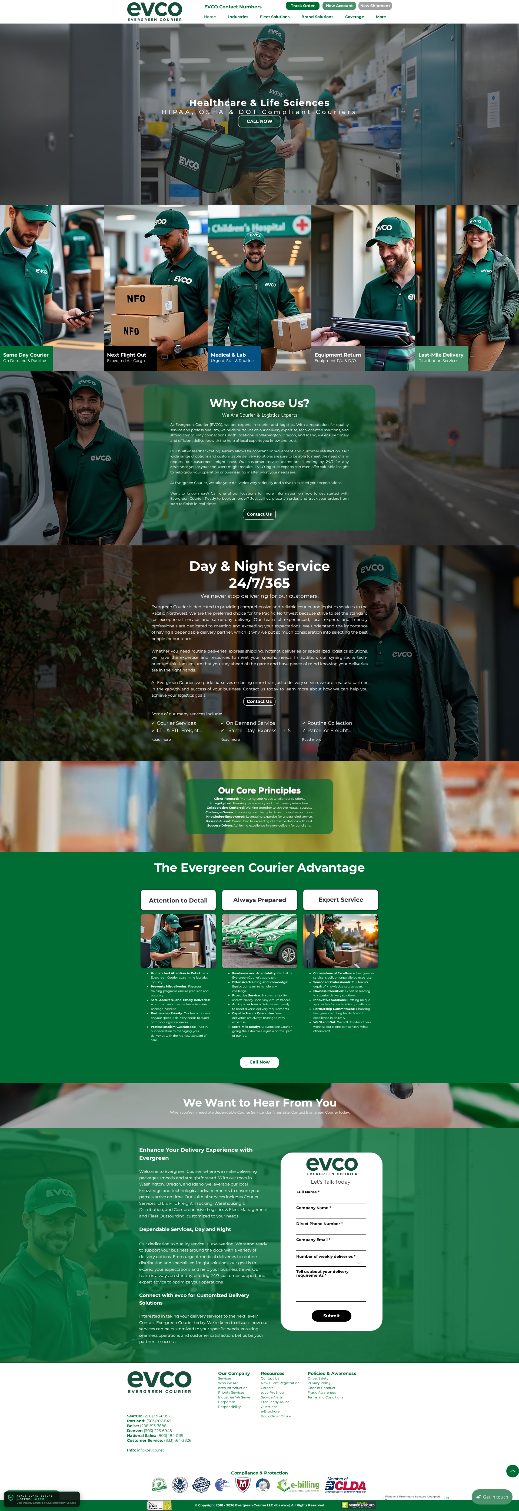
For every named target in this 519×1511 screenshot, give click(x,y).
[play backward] (158, 1485)
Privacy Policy (319, 1383)
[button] (232, 7)
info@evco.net (150, 1450)
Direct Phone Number (318, 1224)
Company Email (312, 1240)
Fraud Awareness (322, 1392)
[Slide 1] (224, 191)
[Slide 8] (270, 191)
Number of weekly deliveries (324, 1256)
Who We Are (228, 1383)
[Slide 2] (239, 191)
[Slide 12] (209, 191)
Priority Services (231, 1392)
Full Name (307, 1192)
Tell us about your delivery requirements (322, 1273)
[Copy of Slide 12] (217, 191)
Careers (267, 1388)
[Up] (512, 1471)
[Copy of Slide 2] (247, 191)
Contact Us (270, 1378)
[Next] (510, 114)
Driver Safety (318, 1378)
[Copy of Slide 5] (302, 191)
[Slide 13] (232, 191)
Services (224, 1378)
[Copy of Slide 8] (262, 191)
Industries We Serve (234, 1397)
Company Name (312, 1208)
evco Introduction (233, 1388)
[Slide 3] (255, 191)
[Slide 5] (277, 191)
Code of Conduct (321, 1388)
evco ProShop (272, 1392)
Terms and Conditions (325, 1397)
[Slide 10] (309, 191)
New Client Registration (280, 1383)
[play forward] (361, 1485)
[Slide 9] (286, 191)
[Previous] (8, 114)
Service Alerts (272, 1397)
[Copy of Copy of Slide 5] (294, 191)
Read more (161, 740)
